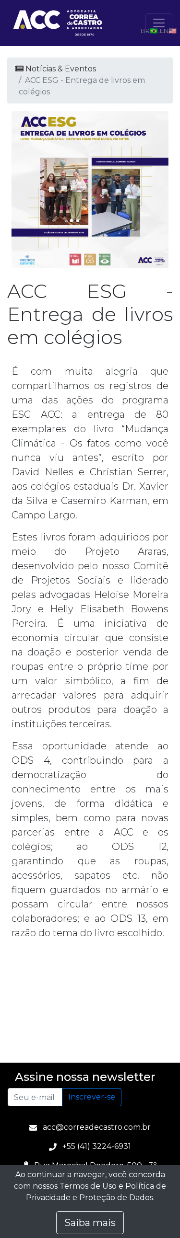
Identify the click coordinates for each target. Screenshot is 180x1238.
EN (164, 30)
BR (145, 30)
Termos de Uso (88, 1186)
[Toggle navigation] (158, 23)
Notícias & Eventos (60, 68)
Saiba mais (90, 1222)
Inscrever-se (91, 1096)
